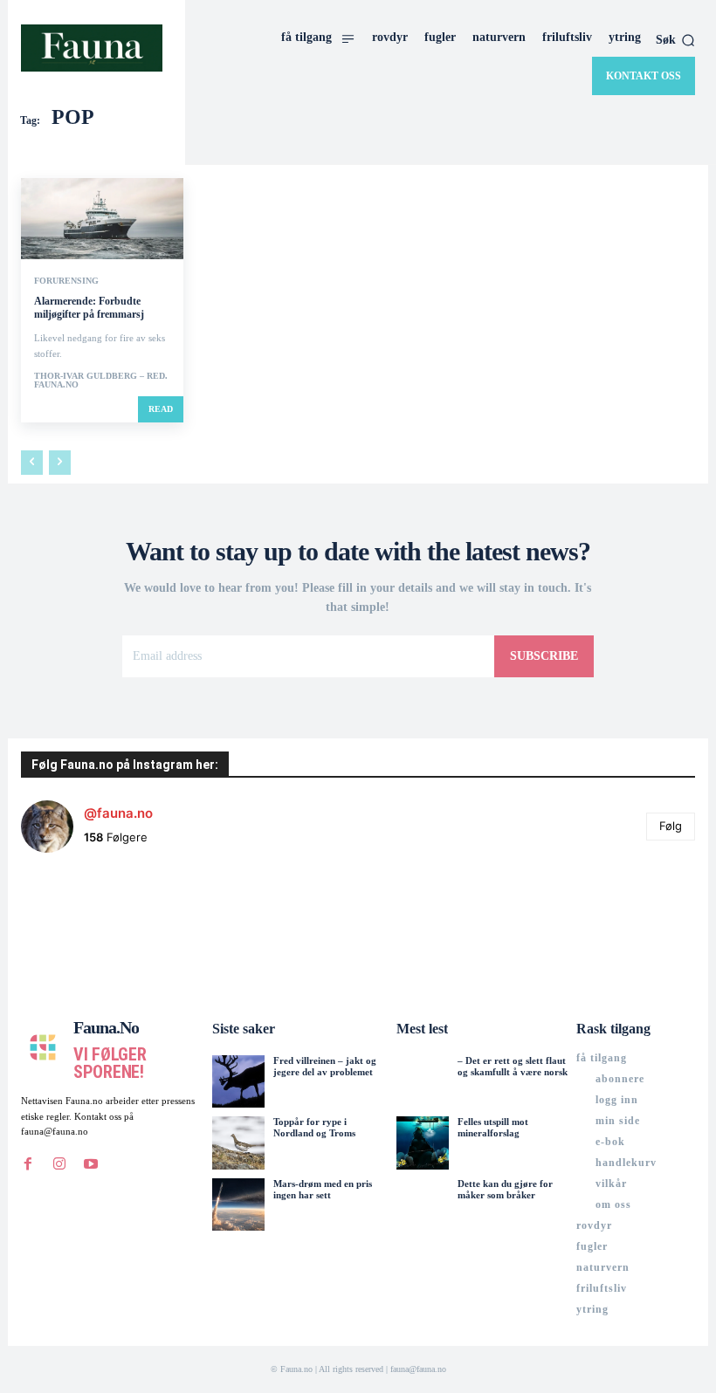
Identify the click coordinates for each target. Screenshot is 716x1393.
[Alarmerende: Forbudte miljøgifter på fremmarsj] (102, 218)
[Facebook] (28, 1164)
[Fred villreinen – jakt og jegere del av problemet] (238, 1081)
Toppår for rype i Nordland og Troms (314, 1127)
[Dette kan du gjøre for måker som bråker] (422, 1204)
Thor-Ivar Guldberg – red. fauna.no (101, 380)
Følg (670, 826)
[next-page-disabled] (60, 462)
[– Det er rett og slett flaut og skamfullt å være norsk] (422, 1081)
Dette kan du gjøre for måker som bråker (505, 1189)
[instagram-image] (77, 923)
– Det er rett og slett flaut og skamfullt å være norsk (513, 1066)
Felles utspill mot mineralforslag (493, 1127)
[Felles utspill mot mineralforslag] (422, 1142)
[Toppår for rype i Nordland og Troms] (238, 1142)
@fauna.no (118, 813)
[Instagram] (59, 1164)
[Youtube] (91, 1164)
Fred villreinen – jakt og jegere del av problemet (324, 1066)
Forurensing (66, 281)
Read (160, 409)
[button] (675, 40)
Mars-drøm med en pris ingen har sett (322, 1189)
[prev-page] (32, 462)
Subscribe (544, 655)
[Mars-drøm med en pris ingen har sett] (238, 1204)
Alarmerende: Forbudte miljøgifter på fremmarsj (89, 308)
